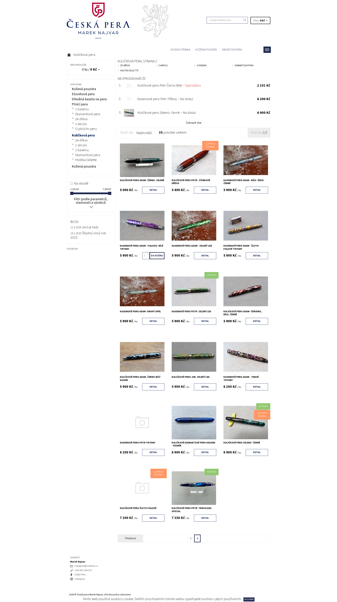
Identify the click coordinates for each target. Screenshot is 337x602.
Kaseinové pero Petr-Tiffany (165, 99)
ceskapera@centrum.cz (86, 566)
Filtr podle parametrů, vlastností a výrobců (90, 201)
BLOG (74, 221)
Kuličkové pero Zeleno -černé (166, 112)
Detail (153, 190)
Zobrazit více (193, 123)
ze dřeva (81, 119)
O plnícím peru (86, 128)
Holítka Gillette (86, 160)
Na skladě (81, 183)
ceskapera (79, 579)
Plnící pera (80, 104)
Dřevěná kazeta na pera (89, 99)
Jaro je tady (90, 227)
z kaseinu (82, 109)
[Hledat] (245, 20)
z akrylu (81, 124)
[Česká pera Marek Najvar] (117, 20)
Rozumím (249, 599)
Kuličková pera (83, 135)
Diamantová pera (87, 114)
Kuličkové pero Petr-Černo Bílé (169, 85)
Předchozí (130, 538)
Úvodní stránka (180, 50)
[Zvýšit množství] (148, 254)
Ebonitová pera (232, 50)
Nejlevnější (144, 132)
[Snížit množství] (148, 257)
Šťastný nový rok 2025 (88, 235)
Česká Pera (79, 574)
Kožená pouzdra (206, 50)
